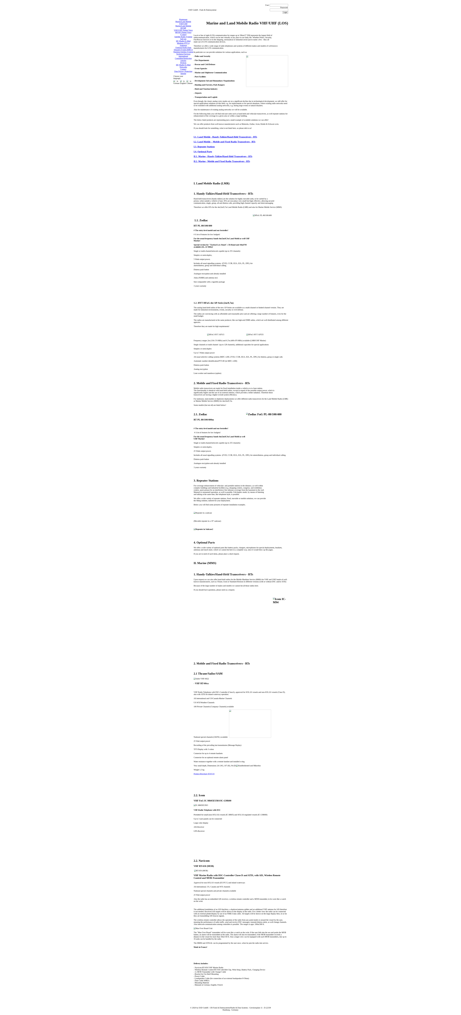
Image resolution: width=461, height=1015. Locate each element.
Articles (183, 61)
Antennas (183, 45)
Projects (183, 63)
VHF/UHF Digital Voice (183, 30)
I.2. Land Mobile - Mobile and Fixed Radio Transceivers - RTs (224, 141)
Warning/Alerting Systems (183, 52)
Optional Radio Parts (183, 48)
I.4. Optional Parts (203, 151)
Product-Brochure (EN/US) (204, 774)
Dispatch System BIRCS (183, 50)
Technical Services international (183, 55)
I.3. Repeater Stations (204, 146)
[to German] (176, 82)
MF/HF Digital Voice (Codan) (183, 33)
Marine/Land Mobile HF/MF (183, 27)
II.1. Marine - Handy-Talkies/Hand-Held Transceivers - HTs (223, 156)
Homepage (183, 19)
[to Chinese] (189, 82)
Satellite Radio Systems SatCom (183, 38)
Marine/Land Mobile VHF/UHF (183, 23)
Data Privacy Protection (183, 71)
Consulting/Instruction (183, 58)
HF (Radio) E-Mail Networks (183, 66)
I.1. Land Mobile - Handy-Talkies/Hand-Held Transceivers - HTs (225, 137)
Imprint (183, 74)
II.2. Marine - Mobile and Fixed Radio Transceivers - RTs (222, 161)
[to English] (183, 82)
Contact (183, 69)
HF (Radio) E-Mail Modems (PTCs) (183, 42)
